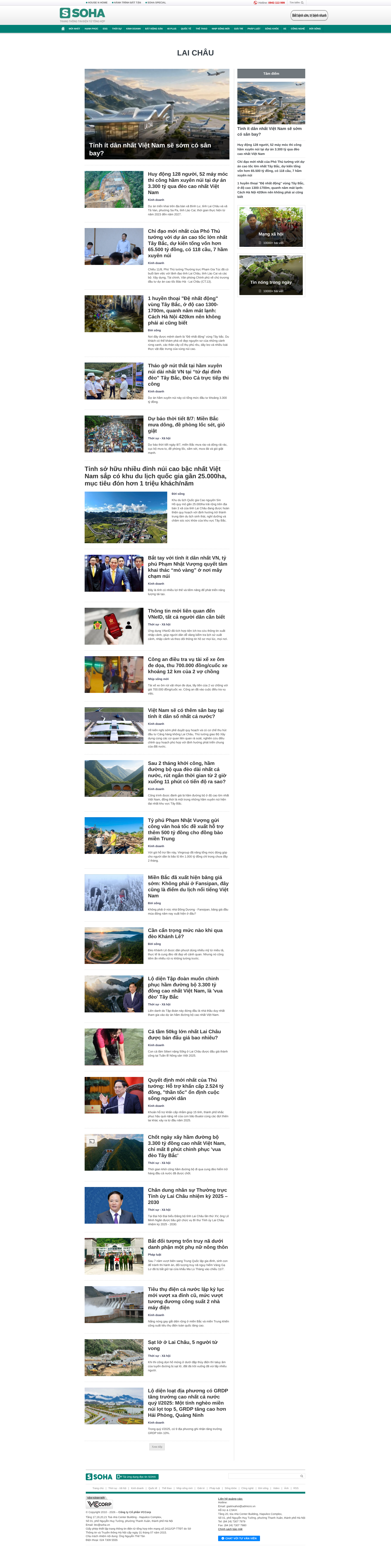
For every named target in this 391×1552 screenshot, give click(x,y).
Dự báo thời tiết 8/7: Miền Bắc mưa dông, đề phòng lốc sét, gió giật (186, 425)
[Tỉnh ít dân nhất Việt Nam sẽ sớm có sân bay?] (157, 114)
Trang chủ (98, 1488)
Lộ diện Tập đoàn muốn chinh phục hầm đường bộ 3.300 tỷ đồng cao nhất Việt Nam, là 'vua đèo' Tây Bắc (185, 988)
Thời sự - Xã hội (159, 438)
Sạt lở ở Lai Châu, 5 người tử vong (182, 1345)
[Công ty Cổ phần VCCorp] (141, 1502)
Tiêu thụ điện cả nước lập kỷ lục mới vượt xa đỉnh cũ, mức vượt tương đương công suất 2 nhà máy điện (186, 1298)
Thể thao (201, 29)
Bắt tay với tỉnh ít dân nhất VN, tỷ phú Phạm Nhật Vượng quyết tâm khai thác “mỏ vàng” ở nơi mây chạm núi (187, 567)
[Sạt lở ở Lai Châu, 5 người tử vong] (114, 1357)
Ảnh (286, 1488)
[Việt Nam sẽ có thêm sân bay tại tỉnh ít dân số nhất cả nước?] (114, 725)
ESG (105, 29)
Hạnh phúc (91, 29)
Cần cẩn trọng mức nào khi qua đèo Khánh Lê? (185, 933)
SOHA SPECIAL (157, 2)
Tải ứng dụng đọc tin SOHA (139, 1476)
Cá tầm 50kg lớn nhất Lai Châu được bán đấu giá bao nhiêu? (184, 1034)
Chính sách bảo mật (230, 1529)
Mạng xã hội (271, 234)
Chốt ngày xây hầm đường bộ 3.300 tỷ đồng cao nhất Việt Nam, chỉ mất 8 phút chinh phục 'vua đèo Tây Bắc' (187, 1146)
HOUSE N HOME (97, 2)
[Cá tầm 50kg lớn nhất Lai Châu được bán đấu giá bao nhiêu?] (114, 1046)
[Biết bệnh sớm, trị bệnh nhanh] (309, 15)
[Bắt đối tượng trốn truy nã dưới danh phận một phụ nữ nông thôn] (114, 1256)
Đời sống (315, 29)
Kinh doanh (133, 29)
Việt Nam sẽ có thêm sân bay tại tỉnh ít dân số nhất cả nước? (186, 713)
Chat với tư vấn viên (241, 1538)
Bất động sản (154, 29)
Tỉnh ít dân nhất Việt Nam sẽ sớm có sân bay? (150, 149)
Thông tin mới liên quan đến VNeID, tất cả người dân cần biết (186, 614)
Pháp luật (254, 29)
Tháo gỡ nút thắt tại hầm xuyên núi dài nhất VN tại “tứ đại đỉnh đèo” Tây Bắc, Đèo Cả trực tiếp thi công (188, 375)
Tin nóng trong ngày (271, 282)
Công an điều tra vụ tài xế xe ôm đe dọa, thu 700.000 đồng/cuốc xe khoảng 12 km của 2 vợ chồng (187, 665)
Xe (284, 29)
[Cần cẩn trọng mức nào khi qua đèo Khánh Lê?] (114, 945)
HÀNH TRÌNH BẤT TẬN (127, 2)
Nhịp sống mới (220, 29)
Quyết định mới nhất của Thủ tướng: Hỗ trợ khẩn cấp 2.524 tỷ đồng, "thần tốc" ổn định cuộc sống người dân (186, 1089)
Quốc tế (186, 29)
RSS (296, 1488)
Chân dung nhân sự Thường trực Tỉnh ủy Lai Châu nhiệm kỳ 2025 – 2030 (188, 1196)
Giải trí (238, 29)
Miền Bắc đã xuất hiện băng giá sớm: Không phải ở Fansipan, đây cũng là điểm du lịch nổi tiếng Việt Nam (188, 887)
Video (276, 1488)
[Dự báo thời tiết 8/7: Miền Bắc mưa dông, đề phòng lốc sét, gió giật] (114, 434)
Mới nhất (74, 29)
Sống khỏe (272, 29)
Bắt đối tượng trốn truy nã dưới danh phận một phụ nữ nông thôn (188, 1244)
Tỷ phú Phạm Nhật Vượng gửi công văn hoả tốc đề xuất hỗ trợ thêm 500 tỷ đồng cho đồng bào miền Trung (186, 829)
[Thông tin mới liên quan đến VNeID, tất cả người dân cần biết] (114, 626)
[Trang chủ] (82, 15)
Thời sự (117, 29)
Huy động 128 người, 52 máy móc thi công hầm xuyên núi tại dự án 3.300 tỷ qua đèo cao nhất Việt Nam (188, 183)
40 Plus (171, 29)
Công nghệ (298, 29)
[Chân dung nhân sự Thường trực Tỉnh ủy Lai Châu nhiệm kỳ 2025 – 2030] (114, 1205)
